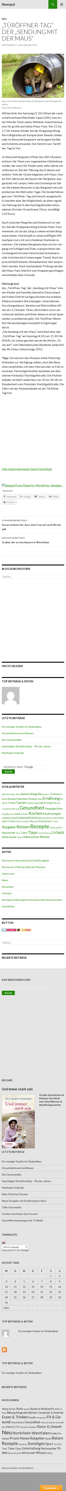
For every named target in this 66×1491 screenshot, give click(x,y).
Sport (49, 1444)
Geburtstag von (48, 802)
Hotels (17, 814)
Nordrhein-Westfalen (53, 818)
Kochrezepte (52, 814)
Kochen (35, 813)
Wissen (45, 837)
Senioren (23, 1444)
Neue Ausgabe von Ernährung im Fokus (24, 1200)
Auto (18, 794)
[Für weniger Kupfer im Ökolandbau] (10, 695)
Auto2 (27, 1409)
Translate (24, 1250)
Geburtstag (32, 803)
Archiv (12, 1408)
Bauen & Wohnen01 (42, 1408)
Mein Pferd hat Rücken (15, 1194)
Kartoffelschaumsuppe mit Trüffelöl (22, 1220)
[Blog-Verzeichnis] (9, 929)
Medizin (38, 817)
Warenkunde (14, 1453)
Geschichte (17, 1422)
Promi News (20, 1438)
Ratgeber (9, 827)
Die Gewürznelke (11, 739)
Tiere (24, 832)
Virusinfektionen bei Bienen (18, 733)
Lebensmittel (25, 817)
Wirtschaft (28, 1452)
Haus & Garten (48, 1422)
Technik (57, 1444)
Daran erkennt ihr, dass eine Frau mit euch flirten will (31, 525)
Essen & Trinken (15, 1417)
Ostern (11, 821)
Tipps (32, 832)
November (8, 886)
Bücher (46, 794)
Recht (48, 1438)
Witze (50, 1453)
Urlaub (58, 832)
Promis (54, 821)
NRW (4, 821)
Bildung (11, 1412)
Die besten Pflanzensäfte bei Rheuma (23, 867)
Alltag (5, 1408)
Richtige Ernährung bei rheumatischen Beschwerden (32, 899)
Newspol (8, 4)
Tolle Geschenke (11, 1207)
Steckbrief (8, 832)
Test (18, 833)
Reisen (23, 826)
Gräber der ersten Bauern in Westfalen (25, 540)
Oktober (7, 893)
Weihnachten (31, 837)
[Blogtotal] (24, 929)
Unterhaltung (44, 833)
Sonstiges (36, 1443)
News (5, 880)
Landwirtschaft (10, 817)
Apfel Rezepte (8, 794)
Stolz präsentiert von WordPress (18, 1468)
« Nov (6, 1307)
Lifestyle (24, 1427)
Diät (40, 799)
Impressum (8, 873)
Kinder (24, 814)
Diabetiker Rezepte (26, 798)
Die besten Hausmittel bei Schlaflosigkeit (25, 860)
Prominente (45, 821)
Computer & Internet (50, 1412)
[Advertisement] (33, 432)
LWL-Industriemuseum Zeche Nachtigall (27, 469)
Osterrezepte (22, 821)
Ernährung (51, 798)
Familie (32, 1417)
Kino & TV (12, 1426)
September (8, 906)
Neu (4, 18)
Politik (53, 1433)
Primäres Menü (61, 4)
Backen (25, 794)
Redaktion (31, 45)
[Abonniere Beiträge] (4, 1349)
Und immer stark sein (17, 1089)
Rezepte (39, 826)
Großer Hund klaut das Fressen (20, 1213)
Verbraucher (9, 837)
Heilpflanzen (8, 814)
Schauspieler (56, 827)
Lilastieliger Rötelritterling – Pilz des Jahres (26, 746)
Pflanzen (33, 821)
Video (20, 837)
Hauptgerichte (53, 808)
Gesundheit (32, 808)
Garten (21, 802)
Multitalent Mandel (13, 752)
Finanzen (41, 1417)
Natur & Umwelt (49, 1427)
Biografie (36, 794)
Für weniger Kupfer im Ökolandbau (22, 726)
